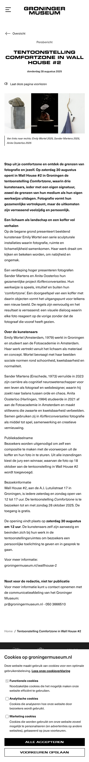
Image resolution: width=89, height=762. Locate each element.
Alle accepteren (44, 742)
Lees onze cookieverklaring (51, 671)
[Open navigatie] (8, 10)
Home (8, 631)
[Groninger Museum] (44, 11)
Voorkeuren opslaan (44, 752)
